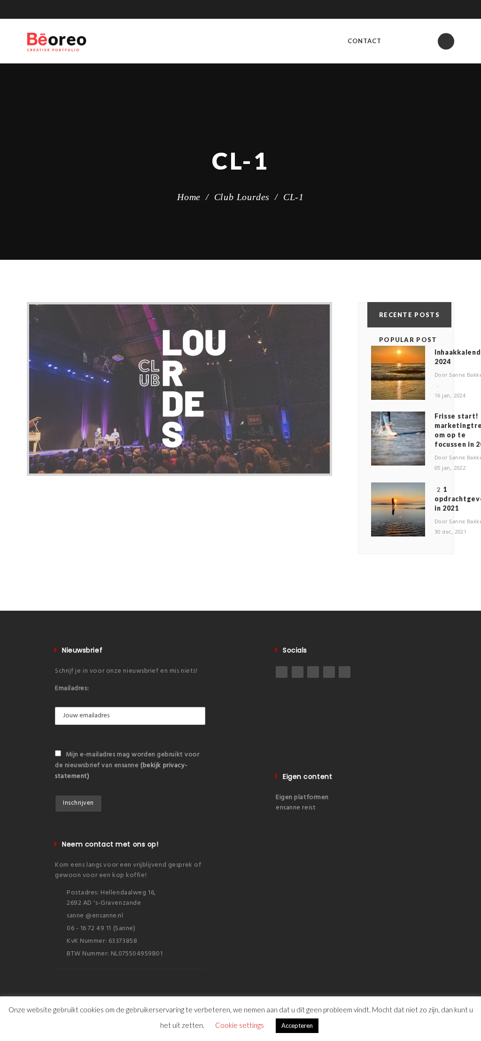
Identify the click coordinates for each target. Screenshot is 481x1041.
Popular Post (408, 339)
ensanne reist (296, 807)
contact (364, 41)
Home (189, 197)
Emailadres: (72, 688)
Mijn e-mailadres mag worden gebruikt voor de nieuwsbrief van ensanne (127, 765)
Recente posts (409, 315)
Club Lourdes (242, 197)
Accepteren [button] (297, 1025)
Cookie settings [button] (239, 1025)
